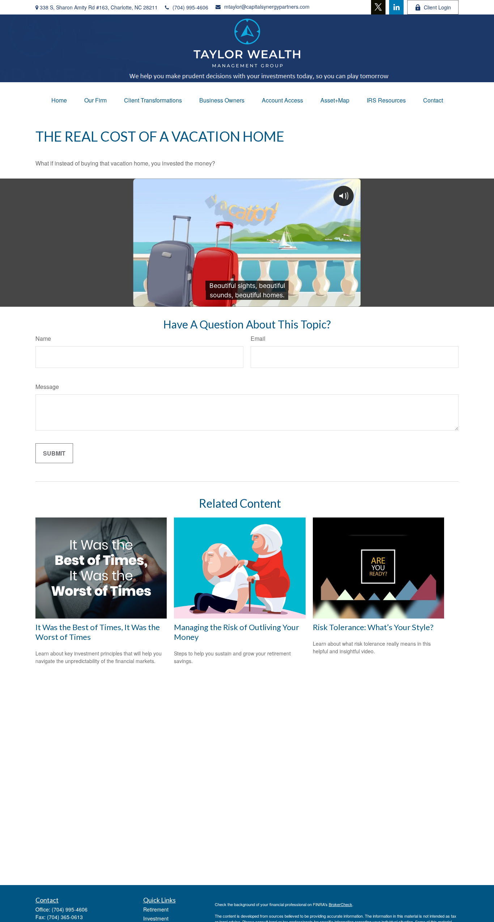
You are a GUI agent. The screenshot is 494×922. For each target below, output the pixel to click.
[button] (59, 100)
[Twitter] (378, 7)
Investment (156, 918)
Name (43, 338)
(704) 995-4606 (190, 7)
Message (47, 386)
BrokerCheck (340, 904)
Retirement (156, 909)
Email (258, 338)
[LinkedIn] (396, 7)
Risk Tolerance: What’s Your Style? (373, 627)
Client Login (437, 7)
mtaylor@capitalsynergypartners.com (267, 6)
